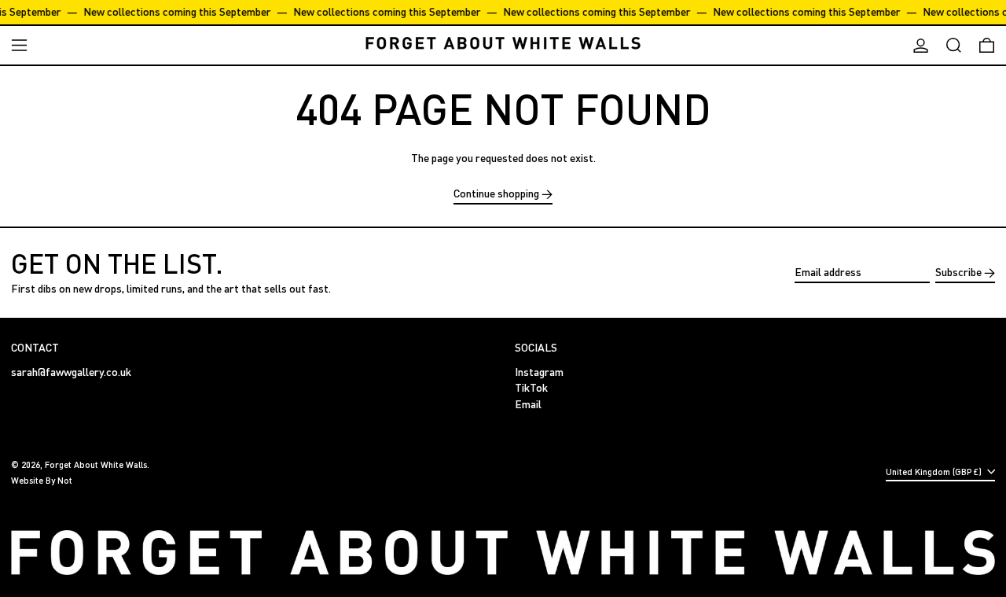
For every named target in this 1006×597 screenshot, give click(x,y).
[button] (953, 45)
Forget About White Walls (96, 464)
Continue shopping (496, 193)
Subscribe (958, 271)
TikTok (531, 387)
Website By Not (41, 480)
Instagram (539, 372)
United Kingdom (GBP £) (935, 471)
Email (528, 404)
